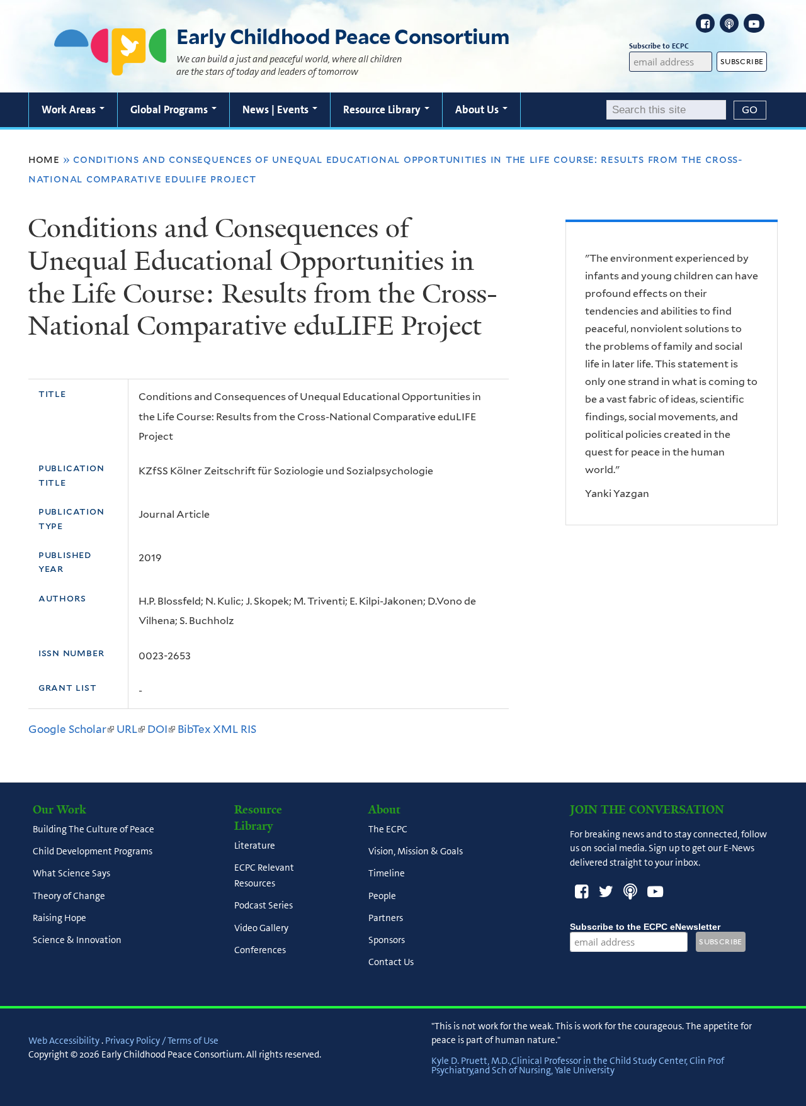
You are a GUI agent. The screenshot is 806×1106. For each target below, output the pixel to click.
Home (44, 159)
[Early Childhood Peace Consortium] (110, 67)
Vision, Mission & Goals (415, 852)
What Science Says (71, 874)
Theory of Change (69, 896)
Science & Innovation (77, 940)
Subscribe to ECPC (659, 46)
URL (130, 729)
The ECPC (387, 829)
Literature (254, 845)
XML (225, 729)
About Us (478, 109)
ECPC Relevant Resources (264, 876)
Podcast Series (263, 906)
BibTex (194, 729)
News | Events (276, 109)
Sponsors (386, 940)
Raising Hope (59, 918)
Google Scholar (71, 729)
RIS (248, 729)
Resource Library (383, 109)
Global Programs (170, 109)
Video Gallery (261, 928)
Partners (385, 918)
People (382, 896)
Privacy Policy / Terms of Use (162, 1040)
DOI (161, 729)
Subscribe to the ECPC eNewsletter (645, 927)
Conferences (260, 950)
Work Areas (70, 109)
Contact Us (391, 962)
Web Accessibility (63, 1040)
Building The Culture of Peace (93, 829)
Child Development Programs (92, 852)
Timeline (386, 874)
